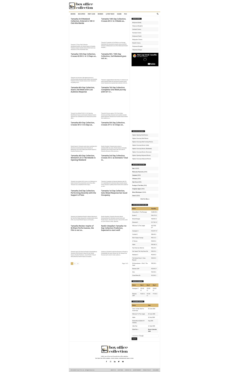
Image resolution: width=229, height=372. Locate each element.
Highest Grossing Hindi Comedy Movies (142, 141)
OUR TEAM (120, 370)
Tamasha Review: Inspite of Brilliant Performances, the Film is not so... (82, 228)
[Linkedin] (115, 361)
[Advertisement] (127, 6)
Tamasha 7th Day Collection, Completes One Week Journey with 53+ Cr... (113, 89)
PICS (125, 14)
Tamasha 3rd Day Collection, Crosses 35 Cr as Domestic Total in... (114, 157)
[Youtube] (123, 361)
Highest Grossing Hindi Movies (140, 138)
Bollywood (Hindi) (136, 22)
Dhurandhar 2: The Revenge (139, 212)
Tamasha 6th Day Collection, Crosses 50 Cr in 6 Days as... (83, 123)
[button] (157, 14)
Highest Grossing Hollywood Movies (141, 158)
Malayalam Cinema (137, 39)
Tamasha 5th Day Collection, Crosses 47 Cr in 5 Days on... (113, 123)
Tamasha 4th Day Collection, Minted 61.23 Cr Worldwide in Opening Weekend (83, 157)
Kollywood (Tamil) (136, 36)
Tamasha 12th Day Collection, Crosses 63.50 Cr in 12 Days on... (84, 55)
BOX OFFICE (81, 14)
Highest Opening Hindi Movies (140, 135)
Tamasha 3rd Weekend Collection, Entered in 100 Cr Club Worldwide (83, 21)
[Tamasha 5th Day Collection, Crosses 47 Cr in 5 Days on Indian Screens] (114, 135)
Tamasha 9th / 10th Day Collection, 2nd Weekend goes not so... (113, 56)
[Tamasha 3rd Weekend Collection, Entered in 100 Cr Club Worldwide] (84, 34)
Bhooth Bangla (136, 219)
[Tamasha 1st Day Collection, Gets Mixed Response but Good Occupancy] (114, 206)
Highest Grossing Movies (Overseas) (141, 152)
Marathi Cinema (136, 43)
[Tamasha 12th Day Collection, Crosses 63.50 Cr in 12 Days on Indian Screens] (84, 67)
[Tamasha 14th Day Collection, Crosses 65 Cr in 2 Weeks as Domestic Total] (114, 32)
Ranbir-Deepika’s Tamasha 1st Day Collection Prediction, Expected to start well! (113, 228)
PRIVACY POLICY (147, 370)
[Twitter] (119, 361)
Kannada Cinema (136, 32)
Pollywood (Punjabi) (137, 46)
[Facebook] (106, 361)
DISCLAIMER (156, 370)
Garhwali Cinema (136, 29)
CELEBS (119, 14)
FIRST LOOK (91, 14)
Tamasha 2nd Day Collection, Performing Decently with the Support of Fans (83, 193)
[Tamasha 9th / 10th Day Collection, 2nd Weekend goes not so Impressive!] (114, 69)
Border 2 (134, 215)
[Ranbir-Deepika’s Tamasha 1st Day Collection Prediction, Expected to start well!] (114, 241)
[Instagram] (111, 361)
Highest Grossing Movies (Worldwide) (142, 148)
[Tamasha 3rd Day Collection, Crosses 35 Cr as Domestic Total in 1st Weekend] (114, 171)
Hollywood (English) (137, 26)
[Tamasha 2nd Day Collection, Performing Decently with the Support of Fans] (84, 206)
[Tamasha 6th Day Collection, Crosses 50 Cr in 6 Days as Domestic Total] (84, 135)
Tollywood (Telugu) (137, 49)
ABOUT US (113, 370)
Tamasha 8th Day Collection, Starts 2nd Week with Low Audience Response (83, 89)
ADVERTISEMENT (137, 370)
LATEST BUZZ (110, 14)
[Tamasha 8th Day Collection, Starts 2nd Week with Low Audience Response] (84, 102)
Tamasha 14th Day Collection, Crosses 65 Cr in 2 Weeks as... (113, 20)
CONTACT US (128, 370)
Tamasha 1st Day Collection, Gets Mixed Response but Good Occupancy (114, 193)
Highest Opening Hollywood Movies (141, 155)
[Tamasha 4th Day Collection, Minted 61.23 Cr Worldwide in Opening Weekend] (84, 171)
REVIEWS (100, 14)
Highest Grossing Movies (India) (140, 145)
